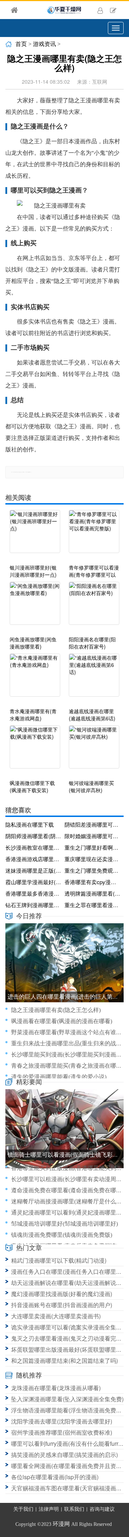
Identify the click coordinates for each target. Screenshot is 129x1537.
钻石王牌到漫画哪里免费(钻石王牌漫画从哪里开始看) (33, 905)
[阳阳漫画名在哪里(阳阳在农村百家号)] (94, 607)
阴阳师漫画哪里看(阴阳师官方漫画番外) (33, 836)
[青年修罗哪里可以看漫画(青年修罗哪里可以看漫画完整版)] (94, 535)
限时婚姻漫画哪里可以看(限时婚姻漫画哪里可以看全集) (92, 836)
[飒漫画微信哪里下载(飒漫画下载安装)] (35, 750)
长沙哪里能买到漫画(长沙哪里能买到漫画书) (67, 1054)
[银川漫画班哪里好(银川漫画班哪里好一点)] (35, 535)
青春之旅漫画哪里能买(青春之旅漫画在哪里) (67, 1066)
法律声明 (49, 1509)
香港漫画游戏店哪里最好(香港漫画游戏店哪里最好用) (33, 859)
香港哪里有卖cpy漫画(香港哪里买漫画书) (92, 882)
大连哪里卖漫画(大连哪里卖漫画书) (56, 1316)
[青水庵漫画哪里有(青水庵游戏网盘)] (35, 679)
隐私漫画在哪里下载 (29, 824)
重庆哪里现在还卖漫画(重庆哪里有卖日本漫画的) (92, 859)
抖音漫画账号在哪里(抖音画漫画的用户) (61, 1305)
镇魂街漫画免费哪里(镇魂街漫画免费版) (61, 1235)
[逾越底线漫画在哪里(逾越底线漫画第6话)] (94, 679)
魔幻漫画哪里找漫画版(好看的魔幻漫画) (61, 1294)
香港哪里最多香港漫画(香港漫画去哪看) (33, 893)
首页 (21, 44)
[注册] (113, 10)
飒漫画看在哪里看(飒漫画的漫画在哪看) (61, 1021)
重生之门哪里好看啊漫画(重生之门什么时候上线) (92, 847)
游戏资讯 (44, 44)
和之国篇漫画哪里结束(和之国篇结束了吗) (64, 1360)
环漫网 (61, 1524)
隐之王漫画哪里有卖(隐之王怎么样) (56, 1010)
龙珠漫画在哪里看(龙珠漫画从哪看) (56, 1388)
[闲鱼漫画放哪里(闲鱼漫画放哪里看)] (35, 607)
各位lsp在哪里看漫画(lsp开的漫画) (55, 1477)
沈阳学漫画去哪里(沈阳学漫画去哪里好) (61, 1421)
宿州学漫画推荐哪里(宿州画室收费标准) (61, 1432)
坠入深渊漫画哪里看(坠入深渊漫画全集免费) (67, 1399)
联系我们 (74, 1509)
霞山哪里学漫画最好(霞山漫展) (33, 882)
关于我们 (23, 1509)
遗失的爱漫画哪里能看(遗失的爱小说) (58, 1077)
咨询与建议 (102, 1509)
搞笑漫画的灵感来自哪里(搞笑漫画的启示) (64, 1454)
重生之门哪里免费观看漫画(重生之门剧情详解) (92, 870)
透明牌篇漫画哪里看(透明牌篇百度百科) (92, 893)
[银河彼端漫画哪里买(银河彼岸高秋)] (94, 750)
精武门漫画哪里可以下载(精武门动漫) (58, 1260)
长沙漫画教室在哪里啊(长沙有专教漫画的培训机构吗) (33, 847)
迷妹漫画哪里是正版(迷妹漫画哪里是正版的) (33, 870)
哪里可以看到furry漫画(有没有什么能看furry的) (70, 1443)
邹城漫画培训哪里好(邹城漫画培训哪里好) (64, 1224)
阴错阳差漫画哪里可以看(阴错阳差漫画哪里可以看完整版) (92, 824)
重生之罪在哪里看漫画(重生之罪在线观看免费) (92, 905)
